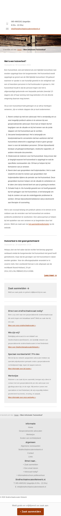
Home (19, 49)
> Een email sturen (30, 468)
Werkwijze (30, 434)
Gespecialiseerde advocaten (30, 431)
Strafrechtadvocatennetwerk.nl (30, 450)
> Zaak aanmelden (30, 465)
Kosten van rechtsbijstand (30, 438)
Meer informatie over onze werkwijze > (22, 397)
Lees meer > (50, 275)
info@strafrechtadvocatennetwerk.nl (25, 29)
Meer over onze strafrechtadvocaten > (22, 325)
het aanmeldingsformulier (39, 224)
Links (30, 457)
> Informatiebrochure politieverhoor (30, 475)
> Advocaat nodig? (30, 472)
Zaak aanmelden (31, 511)
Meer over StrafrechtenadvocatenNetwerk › (24, 347)
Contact (30, 453)
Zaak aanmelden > (18, 288)
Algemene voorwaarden (30, 446)
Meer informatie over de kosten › (20, 368)
